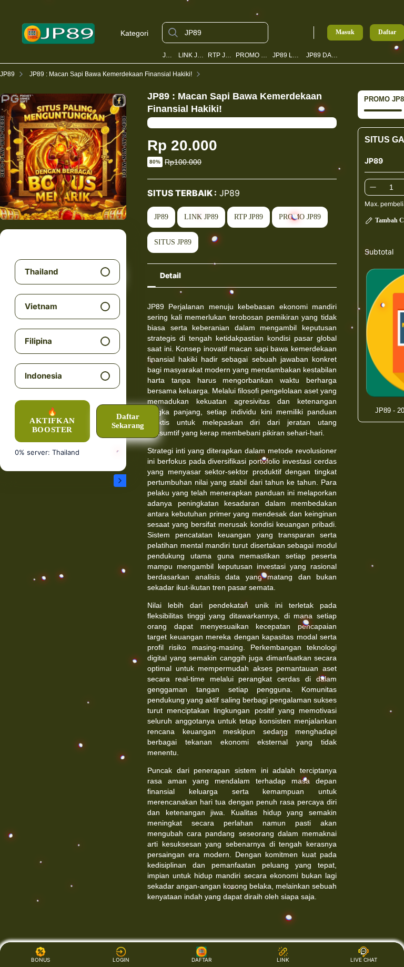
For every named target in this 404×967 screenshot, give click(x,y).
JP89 (169, 55)
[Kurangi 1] (373, 187)
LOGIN (121, 959)
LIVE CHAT (363, 959)
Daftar (387, 32)
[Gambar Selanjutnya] (120, 480)
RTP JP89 (220, 55)
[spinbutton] (391, 187)
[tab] (170, 275)
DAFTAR (200, 959)
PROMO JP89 (252, 55)
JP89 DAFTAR (323, 55)
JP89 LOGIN (287, 55)
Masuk (345, 32)
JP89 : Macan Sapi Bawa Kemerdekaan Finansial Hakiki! (110, 74)
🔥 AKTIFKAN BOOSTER (52, 421)
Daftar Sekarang (128, 421)
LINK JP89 (191, 55)
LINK (283, 959)
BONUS (40, 959)
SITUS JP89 (172, 242)
